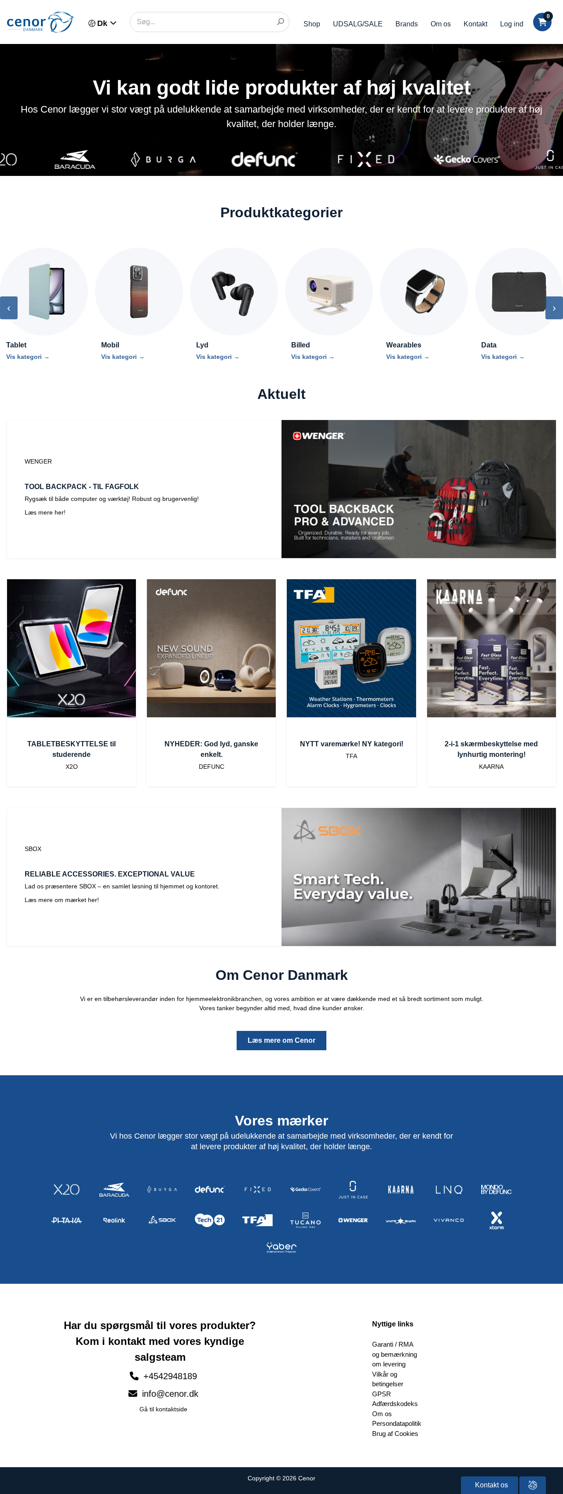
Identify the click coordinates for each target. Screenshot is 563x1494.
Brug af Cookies (395, 1433)
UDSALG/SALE (358, 24)
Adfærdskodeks (395, 1403)
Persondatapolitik (396, 1423)
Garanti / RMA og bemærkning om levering (394, 1354)
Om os (441, 24)
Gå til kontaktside (163, 1409)
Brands (406, 24)
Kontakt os (490, 1485)
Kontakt (475, 24)
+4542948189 (170, 1376)
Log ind (511, 24)
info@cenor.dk (168, 1394)
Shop (311, 24)
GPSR (381, 1394)
